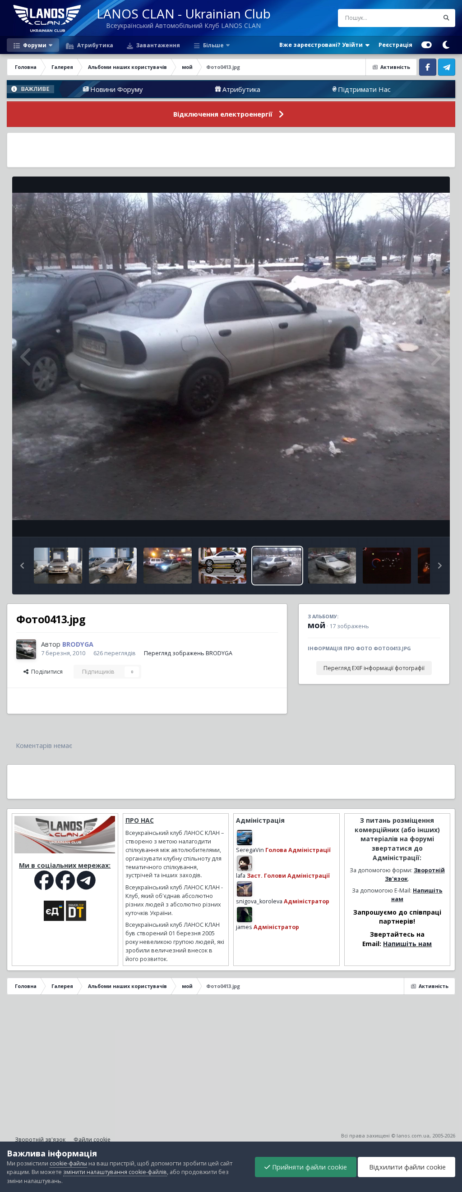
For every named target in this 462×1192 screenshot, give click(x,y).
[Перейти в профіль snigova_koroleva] (244, 889)
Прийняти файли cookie (308, 1167)
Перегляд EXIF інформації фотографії (374, 668)
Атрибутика (94, 45)
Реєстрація (395, 45)
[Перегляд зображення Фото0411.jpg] (332, 566)
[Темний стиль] (445, 45)
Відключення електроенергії (223, 114)
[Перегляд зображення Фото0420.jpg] (113, 566)
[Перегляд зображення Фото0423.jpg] (58, 566)
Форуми (34, 45)
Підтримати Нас (310, 89)
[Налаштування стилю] (426, 45)
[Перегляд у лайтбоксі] (231, 357)
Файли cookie (92, 1139)
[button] (22, 566)
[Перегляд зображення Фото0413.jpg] (277, 566)
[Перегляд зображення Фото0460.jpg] (387, 566)
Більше (213, 45)
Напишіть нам (407, 943)
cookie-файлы (68, 1163)
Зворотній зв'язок (40, 1139)
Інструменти (412, 520)
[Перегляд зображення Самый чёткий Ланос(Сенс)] (222, 566)
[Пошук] (446, 18)
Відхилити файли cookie (406, 1167)
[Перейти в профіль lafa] (244, 863)
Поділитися (45, 671)
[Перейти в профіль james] (244, 914)
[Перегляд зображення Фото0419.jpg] (167, 566)
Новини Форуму (62, 89)
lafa (240, 875)
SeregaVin (250, 850)
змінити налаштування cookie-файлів (115, 1172)
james (244, 927)
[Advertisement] (231, 149)
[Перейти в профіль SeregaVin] (244, 837)
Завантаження (157, 45)
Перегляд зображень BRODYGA (188, 653)
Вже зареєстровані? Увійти (322, 45)
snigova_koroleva (259, 901)
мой (316, 625)
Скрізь (418, 17)
